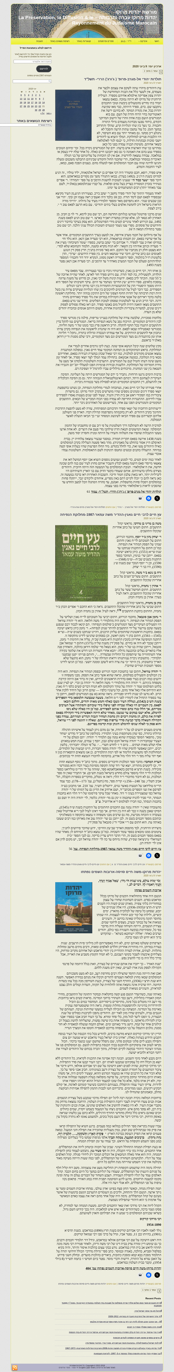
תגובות (39, 41)
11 (28, 99)
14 (43, 102)
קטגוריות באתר (84, 41)
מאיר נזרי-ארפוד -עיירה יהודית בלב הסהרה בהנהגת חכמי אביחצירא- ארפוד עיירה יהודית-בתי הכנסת (115, 1332)
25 (28, 106)
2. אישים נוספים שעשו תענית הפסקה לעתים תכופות (137, 1338)
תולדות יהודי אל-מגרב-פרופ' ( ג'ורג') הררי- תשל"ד (122, 79)
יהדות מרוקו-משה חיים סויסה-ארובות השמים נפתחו (121, 872)
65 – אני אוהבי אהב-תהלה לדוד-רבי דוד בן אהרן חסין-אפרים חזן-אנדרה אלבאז (126, 1322)
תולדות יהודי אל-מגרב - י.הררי (131, 507)
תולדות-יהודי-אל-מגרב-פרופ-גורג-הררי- (87, 507)
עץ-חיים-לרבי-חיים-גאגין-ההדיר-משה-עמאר (79, 864)
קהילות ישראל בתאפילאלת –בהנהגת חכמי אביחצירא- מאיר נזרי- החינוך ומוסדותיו (123, 1343)
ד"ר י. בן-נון (126, 41)
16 (36, 102)
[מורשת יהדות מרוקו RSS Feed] (15, 1368)
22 (40, 106)
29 (40, 110)
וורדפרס (100, 1368)
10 (32, 99)
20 (21, 102)
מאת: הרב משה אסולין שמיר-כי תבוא (144, 1327)
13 (21, 99)
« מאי (48, 113)
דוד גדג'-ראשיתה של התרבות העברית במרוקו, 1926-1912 (135, 1316)
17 (32, 102)
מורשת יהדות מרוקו (136, 12)
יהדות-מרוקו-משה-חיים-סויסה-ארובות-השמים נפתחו (82, 1284)
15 (40, 102)
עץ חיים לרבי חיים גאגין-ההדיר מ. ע (128, 864)
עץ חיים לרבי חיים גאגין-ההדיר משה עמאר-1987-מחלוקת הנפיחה (110, 514)
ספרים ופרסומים (106, 41)
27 (21, 106)
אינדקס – (142, 41)
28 (43, 110)
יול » (42, 113)
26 (25, 106)
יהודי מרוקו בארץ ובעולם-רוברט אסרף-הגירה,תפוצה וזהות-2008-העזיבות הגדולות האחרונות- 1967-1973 (113, 1348)
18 (28, 102)
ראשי (156, 41)
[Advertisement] (99, 54)
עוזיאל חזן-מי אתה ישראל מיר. (148, 1311)
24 (32, 106)
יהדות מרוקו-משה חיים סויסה (131, 1284)
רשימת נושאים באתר (59, 41)
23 (36, 106)
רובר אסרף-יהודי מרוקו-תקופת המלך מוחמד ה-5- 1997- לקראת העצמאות (128, 1353)
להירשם (44, 68)
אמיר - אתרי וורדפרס (67, 1368)
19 (25, 102)
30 (36, 110)
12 (25, 99)
